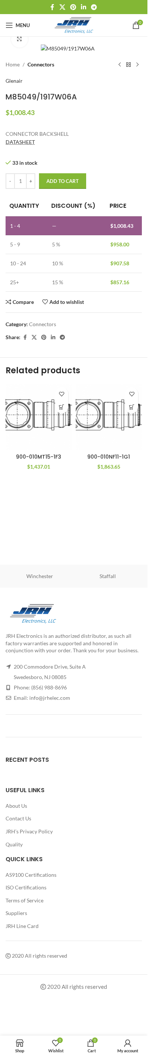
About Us (16, 806)
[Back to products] (128, 64)
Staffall (108, 576)
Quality (14, 844)
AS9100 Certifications (31, 875)
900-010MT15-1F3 (38, 456)
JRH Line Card (22, 926)
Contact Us (18, 818)
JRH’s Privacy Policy (29, 831)
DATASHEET (20, 142)
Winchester (39, 576)
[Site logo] (74, 25)
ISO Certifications (26, 887)
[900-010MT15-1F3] (39, 417)
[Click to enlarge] (19, 39)
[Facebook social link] (52, 7)
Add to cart (62, 181)
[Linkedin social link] (84, 7)
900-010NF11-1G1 (108, 456)
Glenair (14, 81)
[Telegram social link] (94, 7)
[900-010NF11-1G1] (109, 417)
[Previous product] (119, 64)
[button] (61, 406)
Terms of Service (24, 900)
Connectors (40, 64)
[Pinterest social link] (73, 7)
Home (13, 64)
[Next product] (137, 64)
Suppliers (16, 913)
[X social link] (62, 7)
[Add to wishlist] (61, 393)
